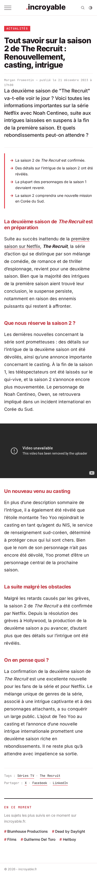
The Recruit (50, 776)
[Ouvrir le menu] (7, 7)
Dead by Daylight (70, 831)
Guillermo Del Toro (39, 839)
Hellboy (69, 839)
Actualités (17, 28)
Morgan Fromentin (19, 80)
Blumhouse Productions (27, 831)
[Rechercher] (82, 7)
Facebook (39, 783)
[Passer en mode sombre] (90, 7)
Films (12, 839)
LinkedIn (60, 783)
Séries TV (25, 776)
